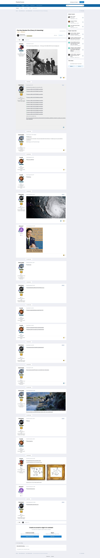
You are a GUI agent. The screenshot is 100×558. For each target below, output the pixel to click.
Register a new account (30, 536)
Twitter (21, 468)
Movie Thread (72, 16)
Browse (23, 5)
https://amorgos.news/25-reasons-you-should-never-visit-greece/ (37, 369)
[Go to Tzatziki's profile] (21, 161)
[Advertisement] (35, 20)
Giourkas (72, 17)
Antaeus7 (21, 226)
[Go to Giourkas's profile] (69, 17)
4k (21, 52)
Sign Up (82, 2)
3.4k (21, 235)
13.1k (21, 97)
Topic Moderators (39, 5)
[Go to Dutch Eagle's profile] (21, 138)
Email (72, 66)
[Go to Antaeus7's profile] (21, 229)
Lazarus (21, 458)
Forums (17, 8)
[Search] (83, 5)
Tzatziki (21, 157)
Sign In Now (52, 536)
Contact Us (48, 556)
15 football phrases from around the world (33, 460)
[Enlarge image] (34, 89)
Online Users (35, 8)
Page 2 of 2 (27, 39)
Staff (30, 8)
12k (21, 146)
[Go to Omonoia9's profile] (69, 43)
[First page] (17, 40)
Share (56, 35)
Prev (19, 39)
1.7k (21, 467)
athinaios (21, 43)
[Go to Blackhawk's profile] (18, 35)
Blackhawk (23, 34)
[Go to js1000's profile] (69, 26)
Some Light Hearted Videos (75, 25)
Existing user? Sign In (74, 2)
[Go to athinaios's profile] (21, 47)
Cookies (52, 556)
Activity (27, 5)
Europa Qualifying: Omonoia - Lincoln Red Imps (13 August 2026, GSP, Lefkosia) (75, 43)
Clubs (21, 8)
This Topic (78, 5)
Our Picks (25, 8)
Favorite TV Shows (73, 21)
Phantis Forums (20, 2)
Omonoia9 (72, 45)
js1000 (72, 26)
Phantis (18, 5)
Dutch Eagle (21, 134)
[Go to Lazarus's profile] (21, 462)
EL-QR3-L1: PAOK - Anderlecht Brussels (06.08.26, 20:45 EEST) (75, 55)
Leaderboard (32, 5)
